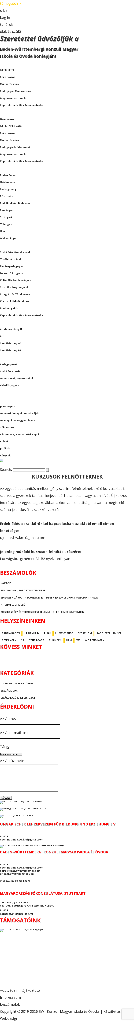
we (78, 640)
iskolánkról (7, 70)
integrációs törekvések (15, 294)
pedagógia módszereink (15, 147)
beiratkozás (7, 77)
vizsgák (5, 322)
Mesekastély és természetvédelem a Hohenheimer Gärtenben (42, 612)
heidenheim (7, 182)
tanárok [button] (6, 24)
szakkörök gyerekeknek (15, 252)
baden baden (8, 175)
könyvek (5, 455)
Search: (6, 469)
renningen (6, 210)
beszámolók (8, 392)
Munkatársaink (9, 140)
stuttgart (6, 217)
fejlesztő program (11, 273)
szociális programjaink (14, 287)
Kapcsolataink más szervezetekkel (22, 161)
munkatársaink (9, 84)
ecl (1, 336)
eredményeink (9, 308)
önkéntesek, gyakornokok (17, 378)
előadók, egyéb (9, 385)
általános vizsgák (11, 329)
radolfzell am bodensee (15, 203)
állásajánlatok (11, 357)
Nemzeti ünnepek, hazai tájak (19, 413)
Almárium (6, 399)
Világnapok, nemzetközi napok (20, 434)
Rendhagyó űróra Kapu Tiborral (23, 590)
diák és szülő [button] (10, 31)
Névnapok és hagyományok (17, 420)
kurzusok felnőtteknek (14, 301)
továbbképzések (11, 259)
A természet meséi (13, 604)
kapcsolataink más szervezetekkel (22, 105)
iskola (4, 63)
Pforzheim (6, 196)
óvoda (4, 112)
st (22, 640)
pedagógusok (8, 364)
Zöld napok (7, 427)
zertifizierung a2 (10, 343)
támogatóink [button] (10, 3)
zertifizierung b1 (10, 350)
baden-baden (11, 633)
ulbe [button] (3, 10)
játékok (5, 448)
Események (7, 245)
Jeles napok (7, 406)
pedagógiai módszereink (15, 91)
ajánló (4, 441)
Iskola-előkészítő (11, 126)
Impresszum (10, 997)
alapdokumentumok (13, 98)
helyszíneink (8, 168)
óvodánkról (7, 119)
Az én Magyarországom (17, 683)
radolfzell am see (108, 633)
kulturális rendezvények (15, 280)
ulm (2, 231)
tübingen (6, 224)
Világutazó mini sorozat (18, 697)
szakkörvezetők (10, 371)
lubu (47, 633)
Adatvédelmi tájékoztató (20, 990)
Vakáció (6, 583)
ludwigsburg (8, 189)
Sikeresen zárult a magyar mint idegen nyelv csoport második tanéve (49, 597)
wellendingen (8, 238)
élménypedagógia (11, 266)
